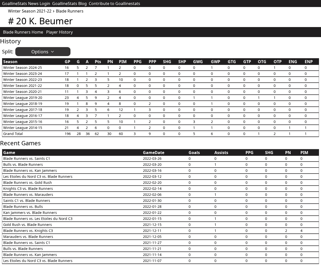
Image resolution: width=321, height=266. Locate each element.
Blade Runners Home (23, 32)
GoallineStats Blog (69, 3)
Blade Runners (70, 11)
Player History (59, 32)
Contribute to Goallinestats (114, 3)
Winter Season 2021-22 (29, 11)
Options (39, 52)
